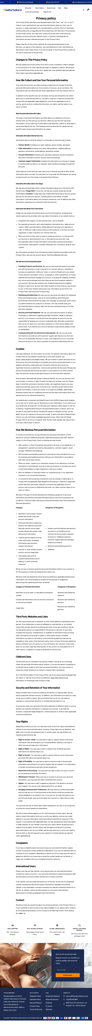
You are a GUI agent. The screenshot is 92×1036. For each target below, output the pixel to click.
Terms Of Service (36, 1009)
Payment (49, 1009)
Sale (59, 8)
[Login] (83, 10)
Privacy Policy (35, 1006)
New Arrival (51, 8)
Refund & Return (36, 1003)
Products (49, 1006)
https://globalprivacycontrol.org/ (43, 417)
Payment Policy (35, 999)
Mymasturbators (9, 996)
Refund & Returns (52, 999)
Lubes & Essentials (32, 12)
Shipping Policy (35, 996)
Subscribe (67, 975)
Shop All (28, 8)
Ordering (49, 1003)
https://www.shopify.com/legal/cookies (30, 359)
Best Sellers (39, 8)
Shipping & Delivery (53, 996)
